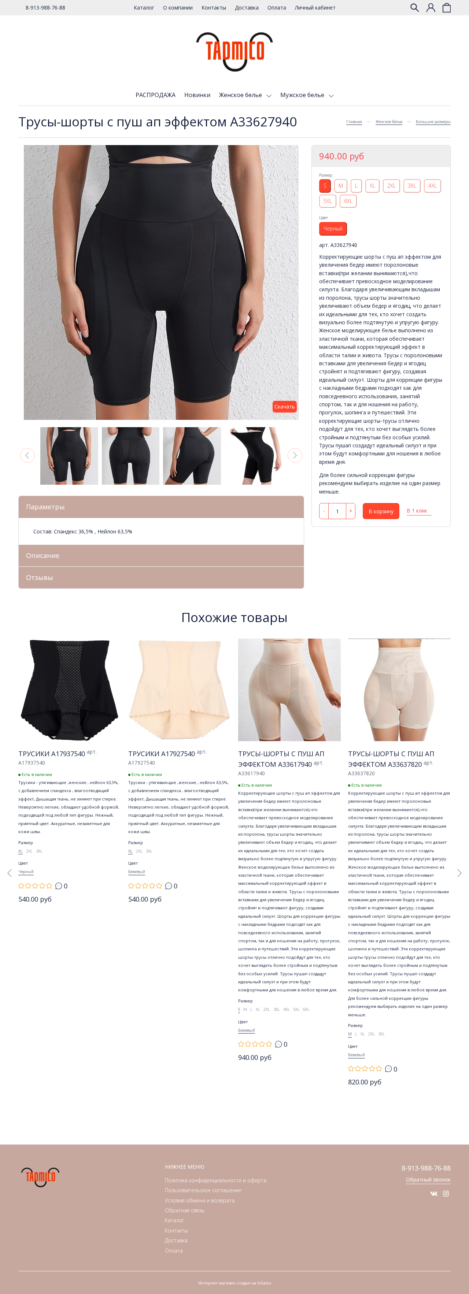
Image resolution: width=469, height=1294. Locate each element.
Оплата (276, 7)
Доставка (247, 7)
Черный (333, 228)
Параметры (45, 506)
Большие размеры (433, 121)
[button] (27, 455)
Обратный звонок (428, 1179)
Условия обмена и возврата (199, 1200)
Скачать (284, 406)
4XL (432, 185)
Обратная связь (184, 1210)
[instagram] (446, 1193)
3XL (412, 185)
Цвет (323, 217)
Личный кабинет (315, 7)
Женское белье (241, 95)
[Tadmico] (234, 52)
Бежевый (136, 871)
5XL (328, 200)
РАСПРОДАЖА (156, 95)
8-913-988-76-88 (45, 7)
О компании (178, 7)
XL (372, 185)
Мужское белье (303, 95)
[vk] (433, 1193)
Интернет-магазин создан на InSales (234, 1283)
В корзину (381, 511)
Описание (42, 555)
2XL (391, 185)
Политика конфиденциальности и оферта (215, 1180)
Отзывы (39, 577)
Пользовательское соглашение (203, 1190)
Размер (325, 174)
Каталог (144, 7)
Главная (354, 121)
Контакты (214, 7)
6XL (348, 200)
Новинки (197, 95)
